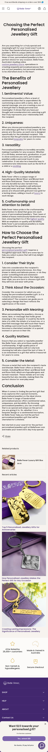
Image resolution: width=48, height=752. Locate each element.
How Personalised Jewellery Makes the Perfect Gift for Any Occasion (21, 579)
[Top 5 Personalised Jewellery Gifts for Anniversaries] (24, 503)
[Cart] (44, 8)
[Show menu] (3, 8)
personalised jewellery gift (14, 250)
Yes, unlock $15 (24, 739)
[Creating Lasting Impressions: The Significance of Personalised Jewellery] (24, 605)
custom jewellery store (13, 64)
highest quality (37, 219)
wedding (17, 166)
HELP (4, 700)
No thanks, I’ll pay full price (24, 745)
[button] (41, 745)
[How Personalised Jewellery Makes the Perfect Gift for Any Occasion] (24, 554)
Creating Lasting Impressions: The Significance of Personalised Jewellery (21, 630)
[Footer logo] (11, 683)
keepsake (18, 139)
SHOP (4, 692)
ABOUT (5, 709)
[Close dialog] (45, 724)
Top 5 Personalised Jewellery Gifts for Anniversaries (20, 528)
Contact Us (7, 717)
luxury (37, 193)
